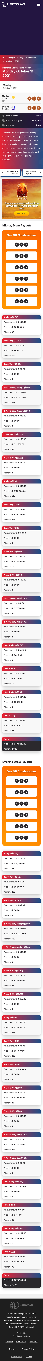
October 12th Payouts (30, 172)
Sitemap (9, 1341)
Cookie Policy (17, 1356)
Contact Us (21, 1341)
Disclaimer (13, 1349)
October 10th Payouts (12, 172)
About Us (34, 1341)
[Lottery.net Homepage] (3, 57)
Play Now (21, 214)
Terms (29, 1356)
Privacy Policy (28, 1349)
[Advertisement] (21, 32)
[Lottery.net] (13, 6)
